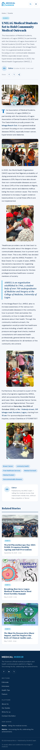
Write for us (6, 712)
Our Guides (6, 708)
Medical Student (8, 475)
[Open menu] (36, 4)
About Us (5, 704)
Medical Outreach (30, 471)
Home (4, 13)
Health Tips (6, 690)
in (9, 672)
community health (23, 466)
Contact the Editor (9, 716)
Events (10, 13)
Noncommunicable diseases (12, 479)
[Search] (30, 4)
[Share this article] (19, 75)
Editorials (5, 682)
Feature (4, 694)
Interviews (5, 686)
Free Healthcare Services (11, 471)
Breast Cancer (8, 466)
